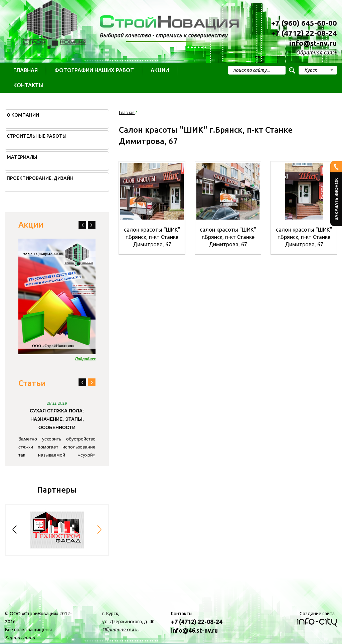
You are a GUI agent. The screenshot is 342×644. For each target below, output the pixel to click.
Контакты (28, 85)
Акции (160, 70)
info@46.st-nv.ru (194, 630)
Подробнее (85, 359)
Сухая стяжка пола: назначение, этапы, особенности (57, 419)
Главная (25, 70)
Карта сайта (20, 637)
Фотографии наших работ (94, 70)
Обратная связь (316, 52)
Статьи (32, 383)
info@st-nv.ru (313, 43)
